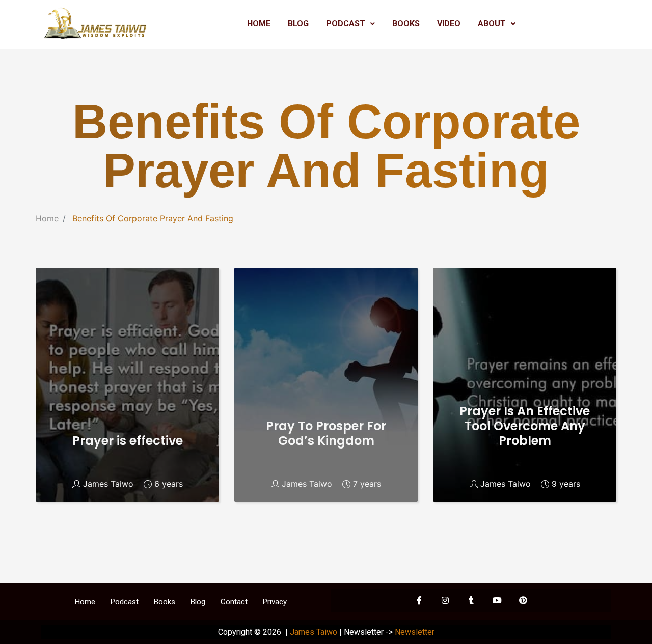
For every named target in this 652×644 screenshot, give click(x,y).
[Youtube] (497, 600)
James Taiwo (108, 484)
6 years (168, 484)
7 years (367, 484)
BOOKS (406, 24)
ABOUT (492, 24)
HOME (258, 24)
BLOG (298, 24)
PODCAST (345, 24)
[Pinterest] (523, 600)
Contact (234, 601)
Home (47, 218)
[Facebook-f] (419, 600)
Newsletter (414, 632)
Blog (198, 601)
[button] (350, 24)
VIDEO (448, 24)
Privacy (275, 601)
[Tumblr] (471, 600)
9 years (566, 484)
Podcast (125, 601)
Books (164, 601)
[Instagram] (445, 600)
